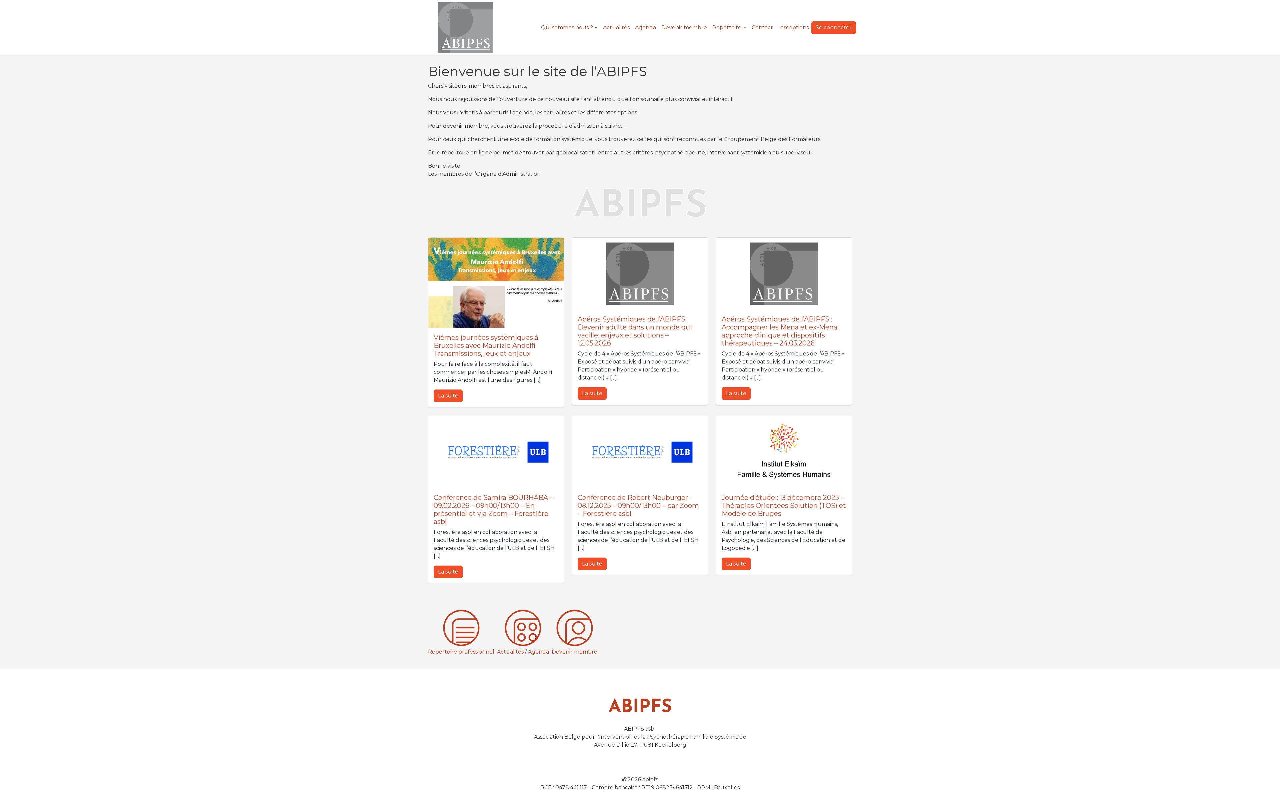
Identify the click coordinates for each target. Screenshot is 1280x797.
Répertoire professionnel (461, 652)
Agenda (645, 27)
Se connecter (834, 27)
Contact (762, 27)
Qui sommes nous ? (567, 27)
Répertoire (726, 27)
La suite (448, 395)
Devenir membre (684, 27)
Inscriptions (793, 27)
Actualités (616, 27)
